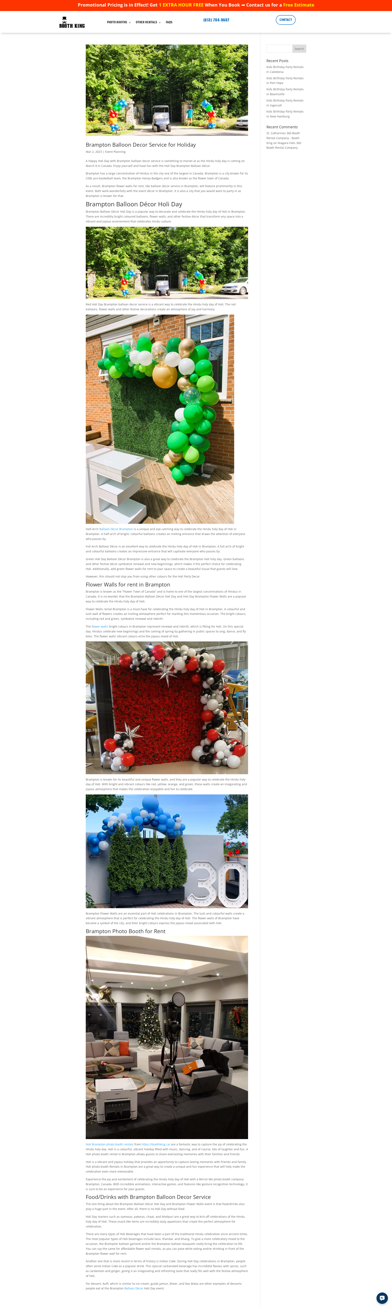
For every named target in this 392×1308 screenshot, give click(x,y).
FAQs (169, 22)
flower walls (100, 626)
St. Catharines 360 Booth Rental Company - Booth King (283, 138)
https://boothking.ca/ (156, 1144)
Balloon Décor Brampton (116, 529)
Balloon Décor (133, 1288)
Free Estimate (298, 5)
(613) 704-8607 (217, 20)
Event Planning (115, 152)
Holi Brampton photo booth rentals (110, 1144)
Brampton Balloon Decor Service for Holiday (141, 144)
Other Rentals (146, 22)
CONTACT (286, 20)
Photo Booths (117, 22)
